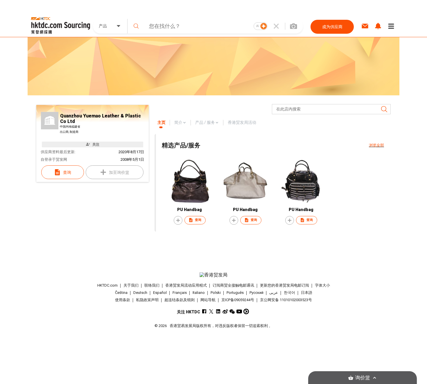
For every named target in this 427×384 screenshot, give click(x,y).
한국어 (289, 292)
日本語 (306, 292)
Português (235, 292)
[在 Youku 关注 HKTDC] (246, 311)
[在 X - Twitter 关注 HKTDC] (211, 311)
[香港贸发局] (213, 275)
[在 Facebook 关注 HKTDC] (204, 311)
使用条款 (122, 300)
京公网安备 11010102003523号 (286, 300)
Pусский (256, 292)
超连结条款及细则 (179, 300)
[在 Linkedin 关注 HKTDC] (218, 311)
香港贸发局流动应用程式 (186, 285)
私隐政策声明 (147, 300)
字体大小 (322, 285)
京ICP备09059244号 (237, 300)
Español (160, 292)
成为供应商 (332, 26)
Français (180, 292)
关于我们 (131, 285)
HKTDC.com (107, 285)
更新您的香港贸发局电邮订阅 (284, 285)
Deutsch (140, 292)
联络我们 (151, 285)
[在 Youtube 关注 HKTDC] (239, 311)
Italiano (199, 292)
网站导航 (208, 300)
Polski (216, 292)
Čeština (121, 292)
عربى (273, 292)
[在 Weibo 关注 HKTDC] (225, 311)
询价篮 (362, 378)
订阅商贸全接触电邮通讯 (233, 285)
